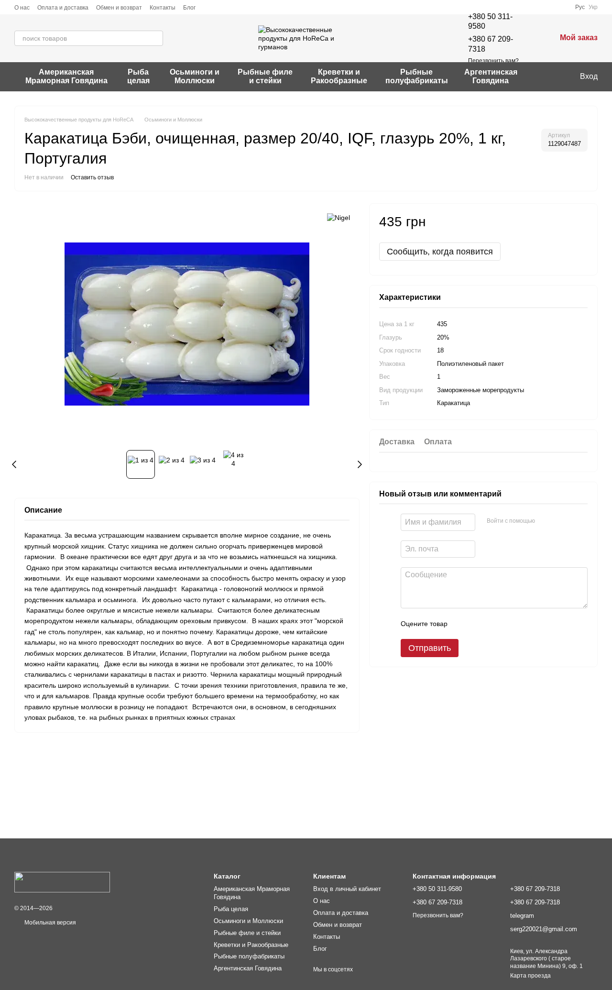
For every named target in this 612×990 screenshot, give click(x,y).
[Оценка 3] (494, 623)
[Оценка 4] (509, 623)
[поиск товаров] (155, 38)
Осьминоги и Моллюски (194, 76)
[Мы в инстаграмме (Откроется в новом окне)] (551, 76)
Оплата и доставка (62, 7)
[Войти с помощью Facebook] (545, 521)
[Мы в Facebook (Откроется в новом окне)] (540, 76)
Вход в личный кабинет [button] (347, 888)
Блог (189, 7)
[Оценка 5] (524, 623)
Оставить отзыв (92, 177)
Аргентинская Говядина (490, 76)
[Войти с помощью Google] (561, 521)
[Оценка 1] (463, 623)
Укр (593, 7)
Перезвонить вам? (493, 60)
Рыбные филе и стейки (265, 76)
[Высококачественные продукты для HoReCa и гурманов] (62, 882)
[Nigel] (338, 217)
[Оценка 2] (478, 623)
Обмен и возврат (119, 7)
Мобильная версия (49, 922)
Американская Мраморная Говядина (66, 76)
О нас (22, 7)
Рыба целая (138, 76)
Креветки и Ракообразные (339, 76)
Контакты (162, 7)
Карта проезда (530, 975)
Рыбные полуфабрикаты (416, 76)
